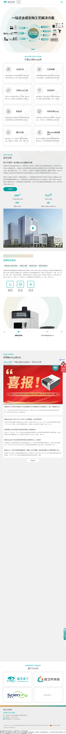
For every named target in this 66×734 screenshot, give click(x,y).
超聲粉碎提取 (9, 260)
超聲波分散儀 (23, 265)
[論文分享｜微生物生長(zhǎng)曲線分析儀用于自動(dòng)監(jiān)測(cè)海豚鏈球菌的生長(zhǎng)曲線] (33, 580)
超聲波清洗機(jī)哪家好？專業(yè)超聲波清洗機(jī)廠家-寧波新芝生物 (25, 538)
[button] (33, 49)
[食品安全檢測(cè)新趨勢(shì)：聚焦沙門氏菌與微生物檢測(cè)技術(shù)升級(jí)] (33, 482)
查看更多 (33, 460)
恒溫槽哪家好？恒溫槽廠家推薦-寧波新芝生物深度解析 (21, 517)
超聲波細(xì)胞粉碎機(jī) (11, 265)
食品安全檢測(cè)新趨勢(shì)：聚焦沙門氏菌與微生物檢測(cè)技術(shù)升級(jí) (31, 505)
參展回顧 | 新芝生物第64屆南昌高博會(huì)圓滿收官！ (20, 429)
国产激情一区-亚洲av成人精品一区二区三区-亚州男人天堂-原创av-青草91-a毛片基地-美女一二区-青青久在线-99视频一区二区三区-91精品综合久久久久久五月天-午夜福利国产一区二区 (33, 732)
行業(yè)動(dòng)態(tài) (22, 362)
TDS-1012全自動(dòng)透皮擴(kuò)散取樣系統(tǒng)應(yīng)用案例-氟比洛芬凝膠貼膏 (30, 625)
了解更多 (10, 189)
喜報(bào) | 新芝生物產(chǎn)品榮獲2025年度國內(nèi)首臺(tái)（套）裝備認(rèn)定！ (33, 407)
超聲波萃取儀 (33, 265)
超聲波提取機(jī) (43, 265)
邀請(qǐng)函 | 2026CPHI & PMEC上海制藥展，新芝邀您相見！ (23, 419)
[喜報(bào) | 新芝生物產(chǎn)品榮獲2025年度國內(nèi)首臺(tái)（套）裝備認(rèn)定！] (33, 384)
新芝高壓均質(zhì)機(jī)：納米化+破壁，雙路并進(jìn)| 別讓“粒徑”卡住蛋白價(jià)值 (29, 615)
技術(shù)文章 (36, 362)
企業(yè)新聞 (7, 362)
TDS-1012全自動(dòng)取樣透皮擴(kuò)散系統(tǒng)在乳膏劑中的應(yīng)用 (27, 646)
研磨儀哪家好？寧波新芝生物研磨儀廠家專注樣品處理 (20, 527)
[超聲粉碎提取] (33, 324)
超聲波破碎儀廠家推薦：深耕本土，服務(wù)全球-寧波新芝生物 (23, 548)
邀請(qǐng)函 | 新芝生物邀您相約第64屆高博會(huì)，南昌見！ (23, 440)
